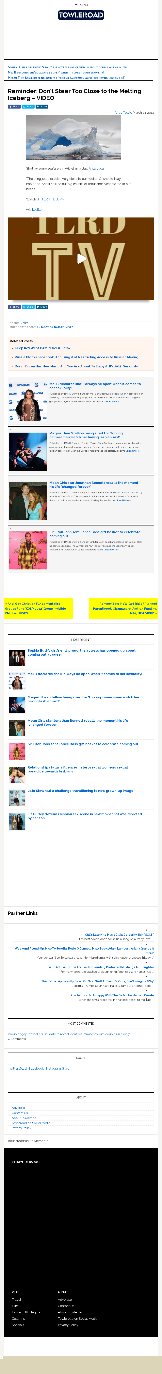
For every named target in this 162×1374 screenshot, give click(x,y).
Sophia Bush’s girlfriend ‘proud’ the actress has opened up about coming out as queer (67, 67)
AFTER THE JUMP (50, 199)
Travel (16, 1300)
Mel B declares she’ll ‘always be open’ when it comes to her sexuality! (56, 72)
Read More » (112, 401)
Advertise (18, 1108)
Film (15, 1306)
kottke (36, 210)
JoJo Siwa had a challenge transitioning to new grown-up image (80, 791)
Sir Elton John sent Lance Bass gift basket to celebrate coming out (83, 744)
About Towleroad (24, 1118)
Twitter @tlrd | (18, 1068)
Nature (59, 327)
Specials (18, 1325)
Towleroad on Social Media (31, 1123)
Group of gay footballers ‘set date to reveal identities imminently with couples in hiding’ (69, 1034)
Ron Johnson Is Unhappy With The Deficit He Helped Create (112, 995)
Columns (18, 1319)
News (24, 323)
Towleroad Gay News (81, 15)
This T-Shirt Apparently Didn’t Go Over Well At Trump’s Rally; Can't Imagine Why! (97, 981)
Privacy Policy (21, 1128)
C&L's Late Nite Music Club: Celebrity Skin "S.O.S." (119, 934)
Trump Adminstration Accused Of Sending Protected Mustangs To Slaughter (100, 967)
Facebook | (37, 1068)
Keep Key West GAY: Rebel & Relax (43, 348)
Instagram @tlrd (57, 1068)
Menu (84, 5)
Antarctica (96, 168)
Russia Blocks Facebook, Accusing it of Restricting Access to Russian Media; (76, 357)
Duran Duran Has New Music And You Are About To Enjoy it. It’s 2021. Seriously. (76, 366)
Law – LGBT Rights (26, 1312)
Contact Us (20, 1113)
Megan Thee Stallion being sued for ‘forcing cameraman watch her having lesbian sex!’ (66, 78)
